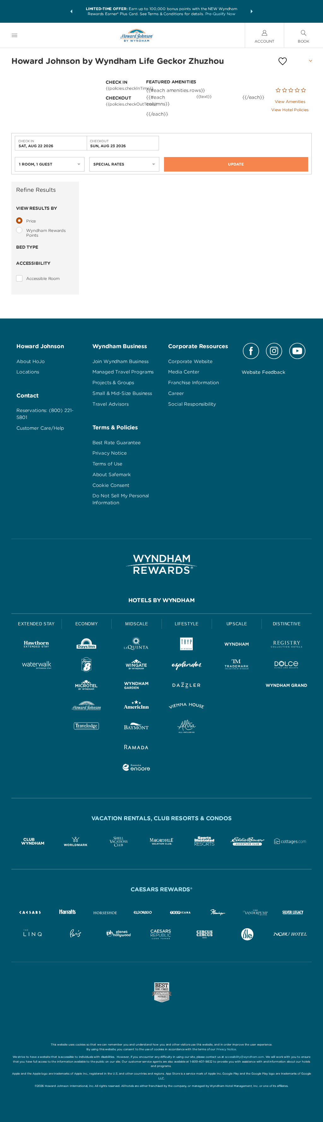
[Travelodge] (86, 728)
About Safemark (111, 474)
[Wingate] (136, 666)
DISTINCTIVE (287, 624)
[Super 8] (86, 666)
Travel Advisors (110, 404)
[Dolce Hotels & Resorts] (286, 666)
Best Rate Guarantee (116, 443)
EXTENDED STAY (36, 624)
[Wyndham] (236, 645)
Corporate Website (190, 361)
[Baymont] (136, 728)
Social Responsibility (192, 404)
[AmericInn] (136, 707)
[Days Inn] (86, 645)
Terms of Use (107, 464)
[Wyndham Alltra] (186, 728)
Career (176, 393)
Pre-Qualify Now (220, 13)
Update (236, 164)
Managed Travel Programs (123, 372)
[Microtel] (86, 686)
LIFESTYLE (187, 624)
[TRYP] (186, 645)
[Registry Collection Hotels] (286, 645)
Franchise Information (193, 382)
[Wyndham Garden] (136, 686)
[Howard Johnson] (86, 707)
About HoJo (30, 361)
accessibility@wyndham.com (244, 1056)
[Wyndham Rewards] (161, 564)
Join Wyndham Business (120, 361)
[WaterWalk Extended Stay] (36, 666)
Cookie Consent (110, 485)
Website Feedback (263, 372)
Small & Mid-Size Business (122, 393)
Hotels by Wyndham (161, 600)
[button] (71, 11)
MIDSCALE (136, 624)
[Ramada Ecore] (136, 769)
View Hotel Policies (290, 109)
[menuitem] (14, 35)
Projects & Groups (113, 382)
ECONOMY (86, 624)
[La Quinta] (136, 645)
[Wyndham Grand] (286, 686)
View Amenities (290, 101)
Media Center (183, 372)
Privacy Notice (109, 453)
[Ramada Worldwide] (136, 748)
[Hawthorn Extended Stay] (36, 645)
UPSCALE (236, 624)
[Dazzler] (186, 686)
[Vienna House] (186, 707)
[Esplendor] (186, 666)
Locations (27, 372)
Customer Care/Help (40, 428)
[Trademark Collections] (236, 666)
